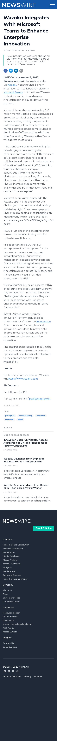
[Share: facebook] (5, 71)
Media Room (9, 571)
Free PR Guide (44, 528)
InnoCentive (43, 321)
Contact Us (8, 643)
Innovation (41, 416)
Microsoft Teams (13, 92)
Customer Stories (11, 598)
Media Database (11, 556)
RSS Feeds (8, 628)
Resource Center (11, 613)
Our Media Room (11, 601)
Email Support (10, 647)
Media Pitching (10, 560)
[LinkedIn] (13, 671)
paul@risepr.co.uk (39, 398)
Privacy (27, 676)
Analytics (7, 567)
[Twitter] (9, 671)
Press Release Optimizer (15, 579)
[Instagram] (17, 671)
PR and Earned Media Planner (17, 624)
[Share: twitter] (11, 71)
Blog (5, 594)
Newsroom (8, 620)
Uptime (38, 676)
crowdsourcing (25, 416)
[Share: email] (21, 71)
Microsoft (9, 420)
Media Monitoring (11, 564)
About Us (7, 590)
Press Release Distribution (16, 545)
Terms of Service (12, 676)
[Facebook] (5, 671)
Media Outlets (10, 632)
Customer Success (12, 575)
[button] (52, 5)
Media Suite (9, 552)
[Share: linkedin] (16, 71)
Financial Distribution (13, 548)
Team (20, 420)
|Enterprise (9, 416)
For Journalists (10, 616)
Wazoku (12, 84)
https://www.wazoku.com (23, 378)
